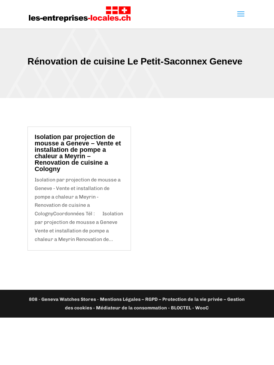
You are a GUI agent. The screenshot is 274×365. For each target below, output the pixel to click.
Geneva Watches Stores (68, 299)
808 (33, 299)
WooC (202, 307)
